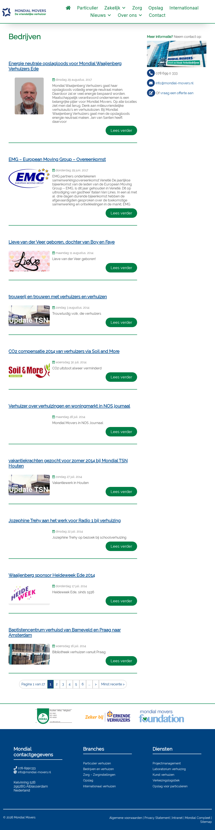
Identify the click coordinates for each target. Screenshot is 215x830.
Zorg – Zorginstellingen (99, 774)
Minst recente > (113, 684)
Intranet (177, 817)
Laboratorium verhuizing (169, 769)
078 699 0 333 (167, 73)
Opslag (155, 8)
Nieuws (98, 15)
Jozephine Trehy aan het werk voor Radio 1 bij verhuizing (65, 520)
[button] (173, 15)
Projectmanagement (167, 763)
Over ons (127, 15)
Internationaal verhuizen (99, 786)
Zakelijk (112, 8)
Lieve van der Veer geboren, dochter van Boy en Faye (62, 242)
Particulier (87, 8)
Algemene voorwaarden (125, 817)
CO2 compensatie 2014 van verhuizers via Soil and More (64, 351)
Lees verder (121, 130)
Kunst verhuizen (163, 774)
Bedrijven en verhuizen (98, 769)
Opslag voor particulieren (170, 786)
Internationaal (183, 8)
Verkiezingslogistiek (166, 780)
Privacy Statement (157, 817)
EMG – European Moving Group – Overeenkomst (57, 159)
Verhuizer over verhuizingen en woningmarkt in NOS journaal (69, 405)
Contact (157, 15)
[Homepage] (68, 8)
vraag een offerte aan (176, 93)
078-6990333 (26, 768)
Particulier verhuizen (97, 763)
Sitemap (206, 821)
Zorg (137, 8)
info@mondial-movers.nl (174, 83)
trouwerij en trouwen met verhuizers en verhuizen (58, 296)
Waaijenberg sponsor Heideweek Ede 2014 (52, 575)
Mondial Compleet (197, 817)
